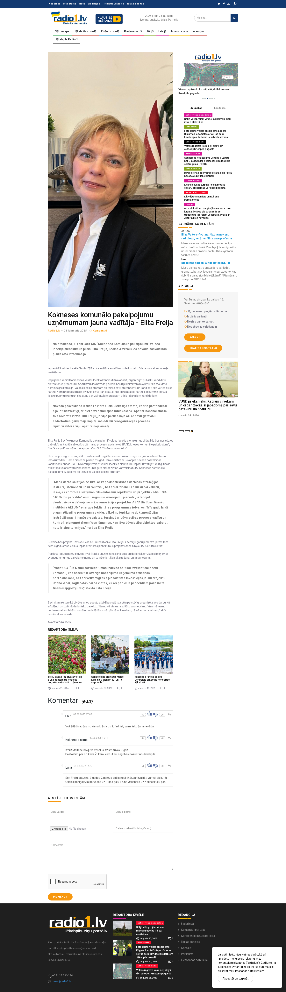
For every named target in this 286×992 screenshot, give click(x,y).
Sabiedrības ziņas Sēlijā (198, 115)
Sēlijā (150, 31)
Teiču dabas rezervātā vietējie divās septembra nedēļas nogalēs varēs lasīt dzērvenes (65, 679)
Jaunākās (196, 108)
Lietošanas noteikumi (194, 960)
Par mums (187, 954)
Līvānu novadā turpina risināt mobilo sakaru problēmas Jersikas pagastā (204, 186)
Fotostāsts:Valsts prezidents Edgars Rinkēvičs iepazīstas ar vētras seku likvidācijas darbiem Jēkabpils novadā (206, 134)
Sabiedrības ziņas (195, 142)
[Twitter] (219, 4)
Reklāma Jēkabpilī (114, 4)
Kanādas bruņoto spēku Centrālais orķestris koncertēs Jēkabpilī (152, 679)
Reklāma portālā (135, 4)
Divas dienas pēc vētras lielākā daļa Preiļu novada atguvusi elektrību (208, 174)
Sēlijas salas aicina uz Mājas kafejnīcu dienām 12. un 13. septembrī (107, 679)
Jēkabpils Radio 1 (66, 39)
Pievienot (60, 896)
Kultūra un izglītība (196, 192)
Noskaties (55, 4)
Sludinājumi (94, 4)
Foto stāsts (69, 4)
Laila (68, 767)
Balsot (194, 337)
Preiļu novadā (133, 31)
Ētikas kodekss (190, 941)
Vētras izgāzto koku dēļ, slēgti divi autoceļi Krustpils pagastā (203, 147)
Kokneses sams (76, 740)
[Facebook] (224, 4)
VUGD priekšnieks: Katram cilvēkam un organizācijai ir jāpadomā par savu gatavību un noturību (207, 405)
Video (82, 4)
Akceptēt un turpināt (235, 978)
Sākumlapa (62, 31)
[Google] (228, 4)
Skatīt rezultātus (203, 348)
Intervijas (198, 31)
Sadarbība (187, 923)
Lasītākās (219, 108)
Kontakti (186, 947)
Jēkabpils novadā (85, 31)
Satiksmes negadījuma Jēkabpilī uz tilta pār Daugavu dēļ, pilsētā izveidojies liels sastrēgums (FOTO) (207, 160)
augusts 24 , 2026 (188, 415)
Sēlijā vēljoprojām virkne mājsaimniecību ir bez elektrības (150, 931)
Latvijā (162, 31)
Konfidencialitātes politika (198, 935)
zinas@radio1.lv (62, 981)
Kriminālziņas (193, 154)
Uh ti (68, 716)
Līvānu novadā (110, 31)
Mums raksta (179, 31)
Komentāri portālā (193, 929)
